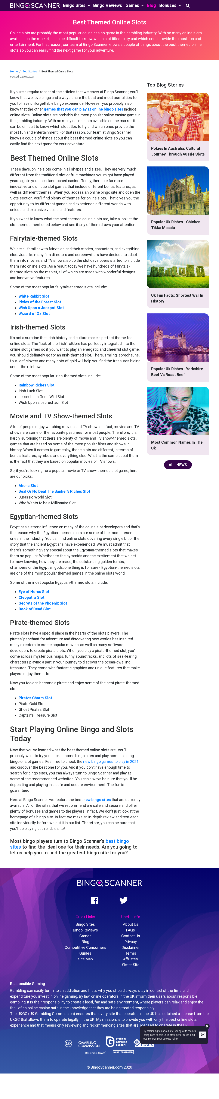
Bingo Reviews (107, 5)
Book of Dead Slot (35, 609)
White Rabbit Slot (34, 296)
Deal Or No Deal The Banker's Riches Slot (54, 491)
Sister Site (130, 965)
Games (133, 5)
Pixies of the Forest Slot (40, 302)
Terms (130, 953)
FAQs (130, 930)
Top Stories (30, 71)
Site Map (85, 959)
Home (14, 71)
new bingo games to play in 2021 (111, 761)
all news (178, 465)
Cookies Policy (170, 1038)
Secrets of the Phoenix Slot (43, 603)
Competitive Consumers (85, 947)
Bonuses (168, 5)
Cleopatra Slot (31, 597)
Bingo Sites (75, 5)
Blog (151, 5)
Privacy (130, 941)
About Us (130, 924)
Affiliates (130, 959)
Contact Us (130, 936)
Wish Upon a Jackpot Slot (41, 307)
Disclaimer (131, 947)
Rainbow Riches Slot (37, 385)
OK (202, 1034)
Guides (85, 953)
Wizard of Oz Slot (34, 313)
